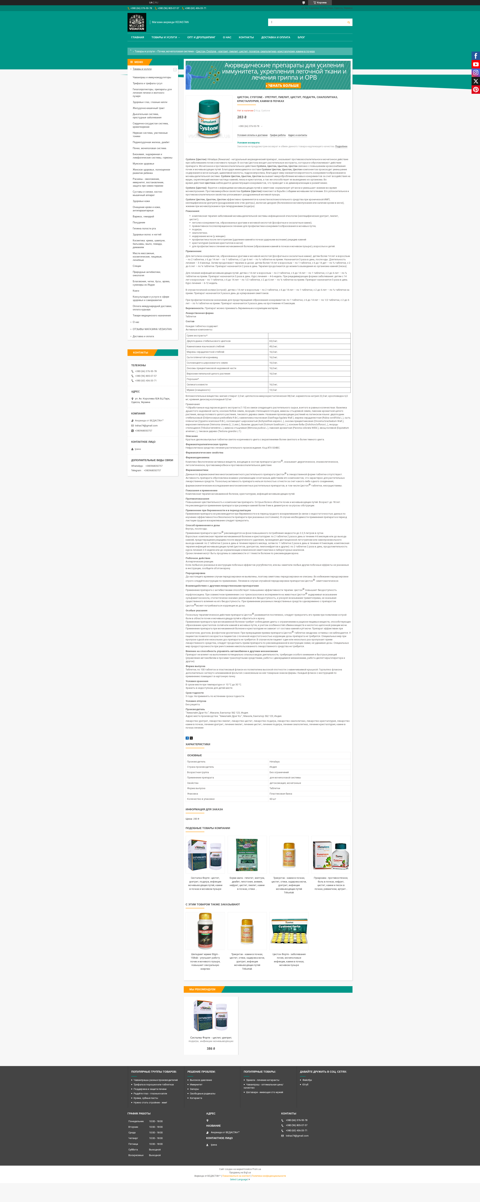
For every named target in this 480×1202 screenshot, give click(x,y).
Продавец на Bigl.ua (240, 1172)
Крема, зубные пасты (146, 1098)
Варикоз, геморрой (143, 216)
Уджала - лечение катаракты (262, 1080)
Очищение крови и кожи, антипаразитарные (147, 209)
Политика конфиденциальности (269, 1176)
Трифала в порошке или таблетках (154, 1084)
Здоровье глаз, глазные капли (150, 102)
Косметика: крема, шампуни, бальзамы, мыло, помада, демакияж (149, 244)
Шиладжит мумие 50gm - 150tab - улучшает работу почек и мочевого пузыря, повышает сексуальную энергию (205, 961)
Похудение (139, 222)
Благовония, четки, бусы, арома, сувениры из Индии (151, 283)
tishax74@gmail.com (146, 425)
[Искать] (348, 22)
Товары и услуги (164, 37)
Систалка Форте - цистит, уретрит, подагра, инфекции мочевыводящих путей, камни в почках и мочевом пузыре (211, 1039)
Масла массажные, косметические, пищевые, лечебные (147, 256)
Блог (301, 37)
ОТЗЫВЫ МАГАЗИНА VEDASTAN (152, 329)
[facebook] (187, 738)
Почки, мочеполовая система (176, 51)
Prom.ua (256, 1169)
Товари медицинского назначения (152, 315)
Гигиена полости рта (144, 228)
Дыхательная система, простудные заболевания (147, 116)
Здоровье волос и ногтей (147, 234)
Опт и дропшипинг (201, 37)
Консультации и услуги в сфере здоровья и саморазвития (151, 298)
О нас (227, 37)
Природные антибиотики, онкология (147, 274)
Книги (136, 290)
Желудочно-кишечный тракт (149, 108)
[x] (191, 738)
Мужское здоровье (143, 163)
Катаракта (196, 1098)
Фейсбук (307, 1080)
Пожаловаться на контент (236, 1176)
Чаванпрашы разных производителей (156, 1080)
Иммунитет (196, 1084)
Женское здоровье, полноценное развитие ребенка (151, 171)
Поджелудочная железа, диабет (151, 142)
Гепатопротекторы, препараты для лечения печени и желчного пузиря (152, 93)
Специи (137, 266)
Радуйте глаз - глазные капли (150, 1093)
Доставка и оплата (275, 37)
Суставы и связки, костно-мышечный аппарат (148, 193)
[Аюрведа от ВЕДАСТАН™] (137, 22)
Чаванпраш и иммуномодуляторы (152, 77)
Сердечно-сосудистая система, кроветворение (151, 125)
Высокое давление (201, 1080)
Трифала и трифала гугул (147, 83)
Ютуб (305, 1084)
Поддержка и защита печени (150, 1089)
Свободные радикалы (202, 1093)
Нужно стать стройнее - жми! (150, 1102)
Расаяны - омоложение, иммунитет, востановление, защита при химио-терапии (148, 182)
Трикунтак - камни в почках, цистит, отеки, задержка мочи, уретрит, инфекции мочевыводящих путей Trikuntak (289, 885)
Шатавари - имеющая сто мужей (264, 1092)
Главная (137, 37)
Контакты (246, 37)
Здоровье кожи (141, 201)
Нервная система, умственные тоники (150, 134)
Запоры (194, 1089)
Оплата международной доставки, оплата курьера (152, 308)
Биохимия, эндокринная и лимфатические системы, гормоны (152, 156)
